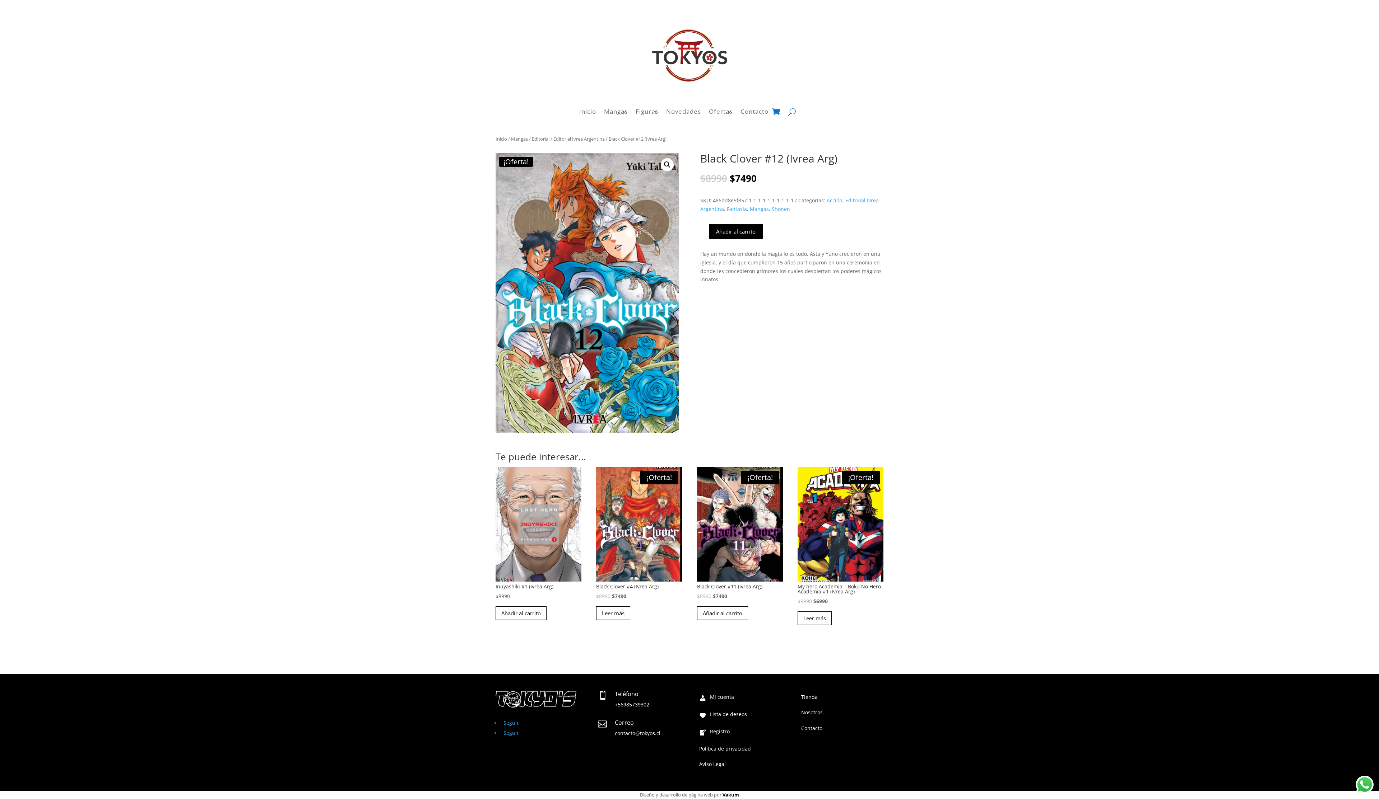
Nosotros (812, 713)
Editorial (540, 139)
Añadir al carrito (736, 231)
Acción (834, 200)
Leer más (613, 613)
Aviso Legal (712, 764)
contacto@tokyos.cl (637, 733)
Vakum (731, 794)
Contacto (754, 112)
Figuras (647, 112)
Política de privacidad (725, 749)
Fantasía (737, 209)
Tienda (809, 697)
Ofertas (721, 112)
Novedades (683, 112)
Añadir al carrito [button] (521, 613)
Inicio (587, 112)
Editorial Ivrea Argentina (579, 139)
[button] (667, 164)
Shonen (781, 209)
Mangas (616, 112)
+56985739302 (632, 704)
